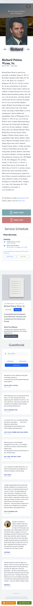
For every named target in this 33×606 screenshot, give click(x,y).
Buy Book (17, 309)
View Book (8, 309)
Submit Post (16, 365)
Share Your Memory (11, 336)
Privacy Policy (12, 598)
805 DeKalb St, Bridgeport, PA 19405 (17, 247)
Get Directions (9, 256)
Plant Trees (23, 256)
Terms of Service (21, 598)
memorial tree (22, 198)
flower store (21, 201)
